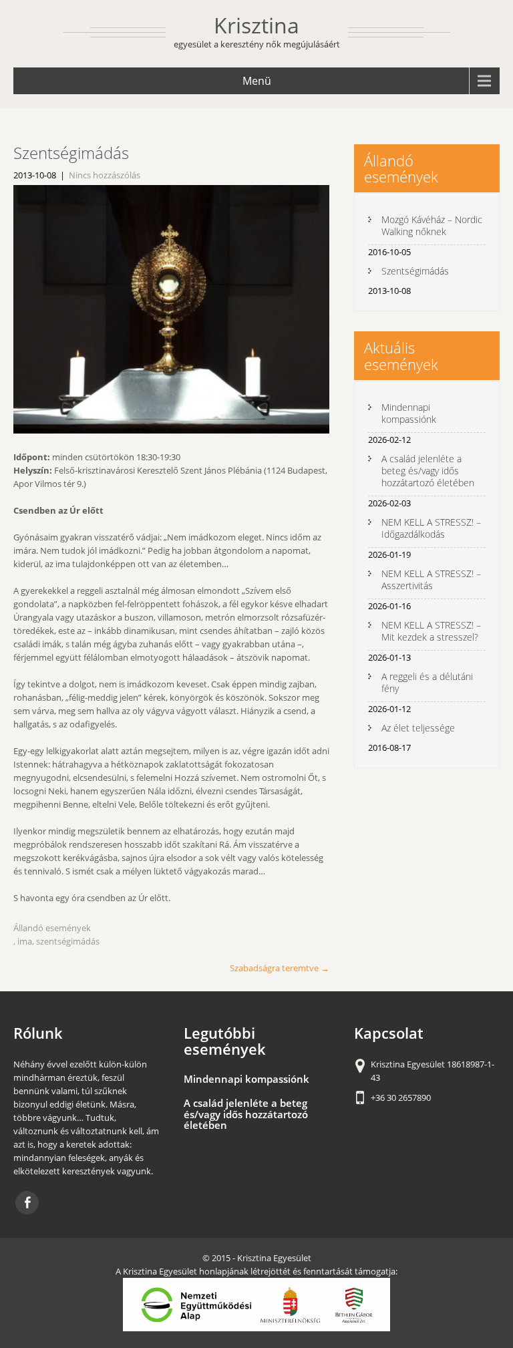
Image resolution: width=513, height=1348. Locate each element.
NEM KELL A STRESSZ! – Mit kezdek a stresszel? (431, 631)
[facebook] (27, 1202)
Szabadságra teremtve (279, 968)
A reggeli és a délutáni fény (427, 682)
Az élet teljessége (418, 727)
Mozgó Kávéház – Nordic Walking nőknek (431, 225)
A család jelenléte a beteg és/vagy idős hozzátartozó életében (427, 470)
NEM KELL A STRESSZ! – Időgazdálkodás (431, 528)
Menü (256, 80)
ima (24, 941)
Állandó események (52, 928)
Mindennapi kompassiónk (408, 413)
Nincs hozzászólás (104, 175)
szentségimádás (68, 941)
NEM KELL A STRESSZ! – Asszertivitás (431, 579)
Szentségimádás (415, 271)
